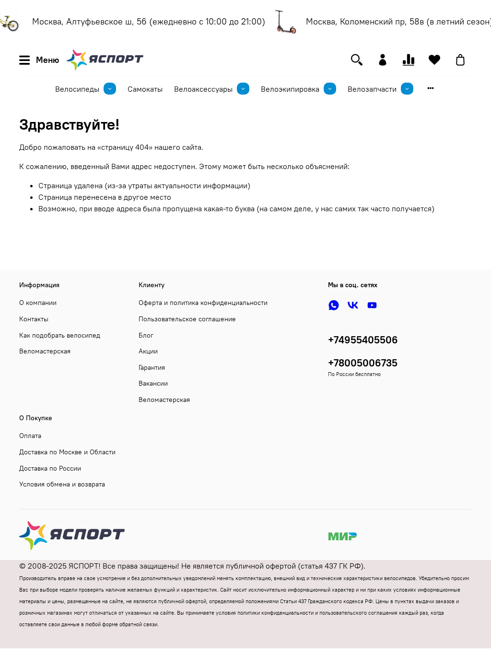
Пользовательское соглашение (187, 319)
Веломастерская (44, 351)
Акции (148, 351)
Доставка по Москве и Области (67, 452)
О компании (38, 302)
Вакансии (153, 383)
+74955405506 (363, 339)
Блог (146, 335)
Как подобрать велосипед (59, 335)
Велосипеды (77, 89)
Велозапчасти (372, 89)
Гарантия (152, 367)
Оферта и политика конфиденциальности (203, 302)
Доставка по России (50, 468)
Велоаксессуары (203, 89)
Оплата (30, 435)
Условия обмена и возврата (62, 484)
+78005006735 (362, 362)
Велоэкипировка (290, 89)
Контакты (33, 319)
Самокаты (145, 89)
